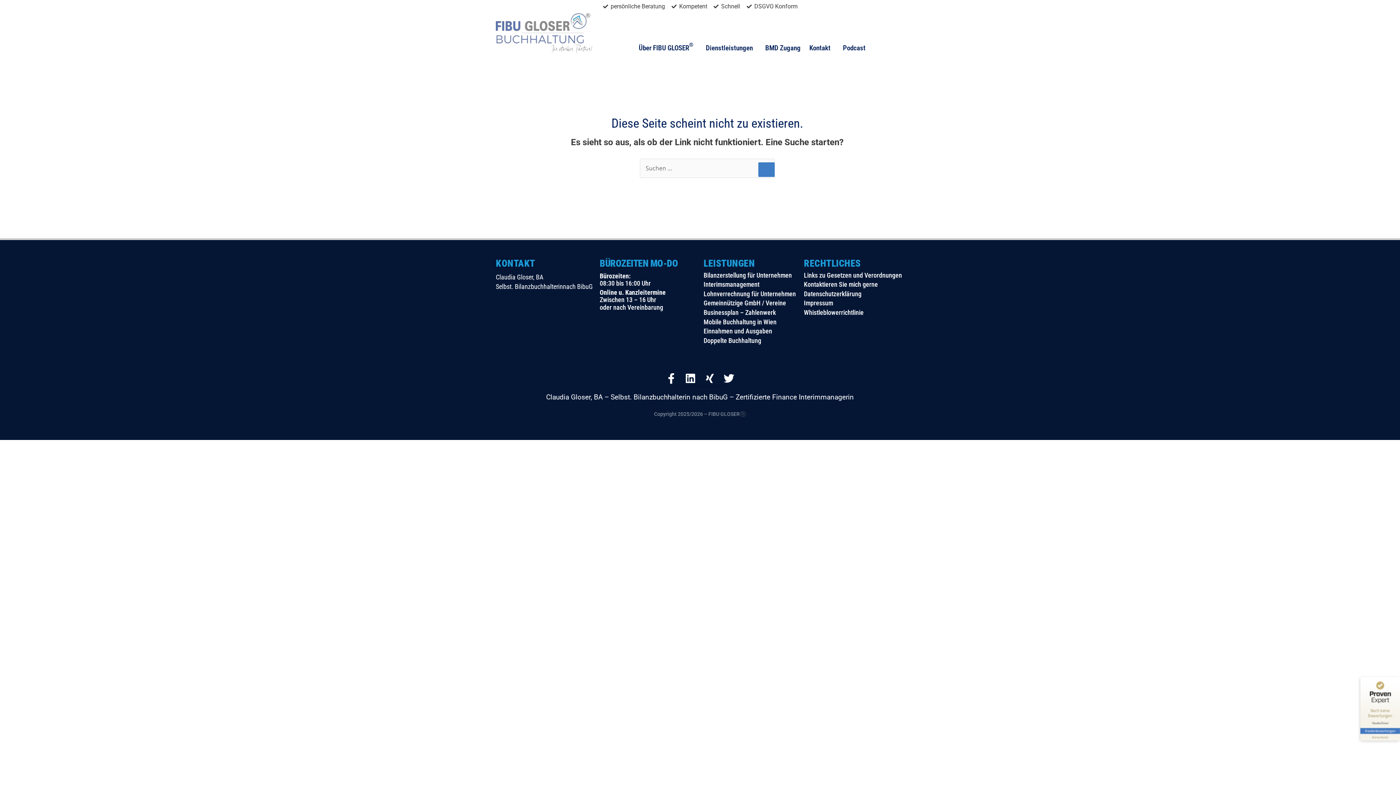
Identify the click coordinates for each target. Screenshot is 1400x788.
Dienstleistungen (729, 48)
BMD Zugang (783, 48)
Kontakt (820, 48)
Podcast (854, 48)
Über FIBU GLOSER (666, 47)
